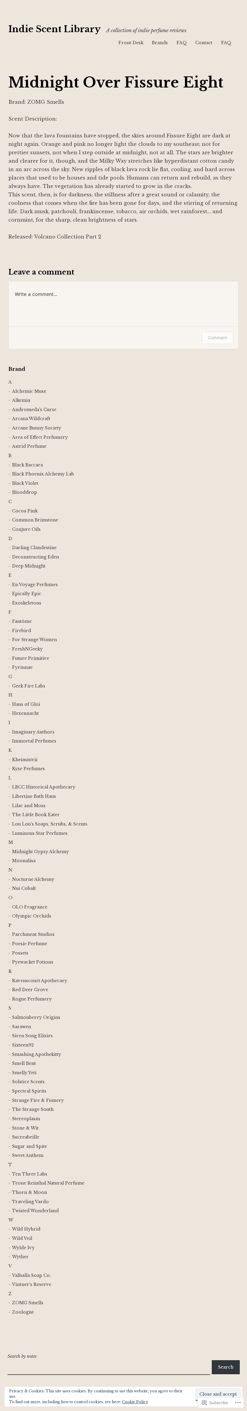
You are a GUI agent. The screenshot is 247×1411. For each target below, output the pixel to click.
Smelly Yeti (24, 1072)
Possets (20, 953)
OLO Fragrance (29, 907)
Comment (217, 337)
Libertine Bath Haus (34, 796)
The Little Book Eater (36, 814)
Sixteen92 (23, 1045)
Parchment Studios (33, 934)
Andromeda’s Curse (34, 409)
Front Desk (130, 42)
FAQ (182, 42)
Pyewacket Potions (32, 962)
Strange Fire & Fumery (38, 1100)
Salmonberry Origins (36, 1017)
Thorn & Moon (29, 1192)
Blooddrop (24, 492)
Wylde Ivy (23, 1247)
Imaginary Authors (33, 732)
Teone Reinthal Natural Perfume (48, 1183)
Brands (160, 42)
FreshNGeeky (27, 649)
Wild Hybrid (26, 1229)
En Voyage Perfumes (35, 584)
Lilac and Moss (28, 805)
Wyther (20, 1256)
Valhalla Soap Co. (31, 1275)
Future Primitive (30, 658)
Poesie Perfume (29, 943)
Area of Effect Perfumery (40, 437)
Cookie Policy (135, 1402)
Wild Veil (22, 1238)
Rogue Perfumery (32, 999)
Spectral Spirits (29, 1091)
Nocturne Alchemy (33, 879)
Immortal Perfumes (34, 741)
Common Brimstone (35, 520)
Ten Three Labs (29, 1174)
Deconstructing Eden (35, 557)
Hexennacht (25, 713)
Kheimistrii (24, 759)
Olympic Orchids (31, 916)
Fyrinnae (22, 667)
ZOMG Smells (27, 1302)
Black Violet (25, 483)
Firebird (21, 630)
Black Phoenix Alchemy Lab (43, 474)
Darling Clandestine (34, 547)
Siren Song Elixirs (32, 1035)
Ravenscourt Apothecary (39, 980)
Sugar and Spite (29, 1146)
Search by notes (22, 1356)
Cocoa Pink (25, 511)
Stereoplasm (26, 1118)
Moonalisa (24, 860)
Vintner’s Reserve (31, 1284)
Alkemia (21, 400)
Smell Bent (24, 1063)
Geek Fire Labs (28, 686)
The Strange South (33, 1109)
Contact (203, 42)
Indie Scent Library (54, 29)
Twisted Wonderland (35, 1210)
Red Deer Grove (30, 989)
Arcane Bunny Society (36, 428)
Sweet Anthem (27, 1155)
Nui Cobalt (24, 888)
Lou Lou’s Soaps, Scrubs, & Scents (49, 824)
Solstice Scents (28, 1081)
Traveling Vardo (30, 1201)
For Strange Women (34, 639)
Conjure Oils (26, 529)
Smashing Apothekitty (36, 1054)
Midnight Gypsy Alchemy (40, 851)
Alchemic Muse (29, 391)
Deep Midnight (28, 566)
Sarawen (21, 1026)
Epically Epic (26, 593)
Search (225, 1367)
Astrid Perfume (29, 446)
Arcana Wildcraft (31, 418)
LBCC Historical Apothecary (43, 787)
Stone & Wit (25, 1128)
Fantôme (22, 621)
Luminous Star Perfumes (39, 833)
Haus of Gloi (26, 704)
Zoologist (23, 1312)
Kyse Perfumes (28, 768)
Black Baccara (27, 465)
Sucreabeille (25, 1137)
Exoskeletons (26, 603)
